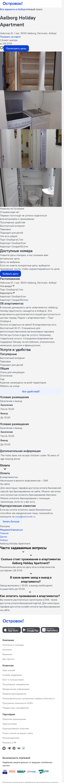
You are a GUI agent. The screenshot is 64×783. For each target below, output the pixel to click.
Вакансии (7, 654)
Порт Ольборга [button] (8, 289)
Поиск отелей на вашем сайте (17, 733)
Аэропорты (6, 293)
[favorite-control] (1, 48)
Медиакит (5, 529)
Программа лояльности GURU (17, 703)
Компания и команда (13, 644)
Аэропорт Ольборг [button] (10, 296)
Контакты (7, 649)
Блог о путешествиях (13, 679)
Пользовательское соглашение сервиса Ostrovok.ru (28, 698)
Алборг (4, 540)
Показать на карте (10, 36)
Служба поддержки (12, 675)
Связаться (17, 529)
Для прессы (8, 659)
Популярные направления (15, 684)
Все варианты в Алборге (14, 9)
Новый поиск (35, 9)
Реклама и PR (9, 742)
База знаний (8, 670)
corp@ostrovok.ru (25, 516)
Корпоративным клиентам (15, 728)
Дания (3, 536)
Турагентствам (9, 723)
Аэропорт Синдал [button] (10, 299)
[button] (31, 71)
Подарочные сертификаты (15, 707)
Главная (4, 533)
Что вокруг (6, 286)
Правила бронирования (14, 693)
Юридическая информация (16, 689)
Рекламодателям (11, 737)
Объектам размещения (14, 719)
